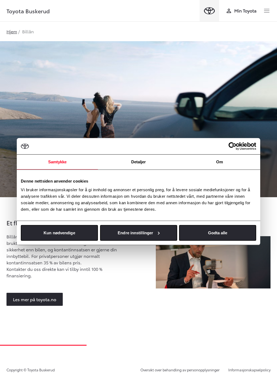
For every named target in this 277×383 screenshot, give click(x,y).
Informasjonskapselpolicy (249, 369)
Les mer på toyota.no (34, 299)
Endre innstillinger (135, 232)
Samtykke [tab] (57, 162)
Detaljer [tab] (138, 162)
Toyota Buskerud (28, 11)
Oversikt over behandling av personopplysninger (180, 369)
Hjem (11, 31)
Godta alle (217, 232)
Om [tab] (219, 162)
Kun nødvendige (59, 232)
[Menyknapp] (267, 11)
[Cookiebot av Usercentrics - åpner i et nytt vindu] (232, 146)
